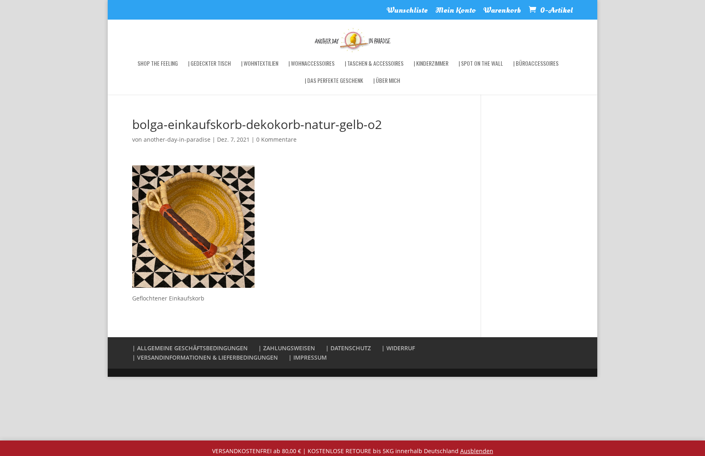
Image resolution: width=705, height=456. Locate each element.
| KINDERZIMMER (431, 63)
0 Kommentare (276, 139)
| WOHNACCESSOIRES (311, 63)
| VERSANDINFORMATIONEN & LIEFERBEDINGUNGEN (205, 357)
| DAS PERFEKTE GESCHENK (334, 81)
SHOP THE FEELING (157, 63)
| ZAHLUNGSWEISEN (286, 348)
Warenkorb (502, 11)
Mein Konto (455, 11)
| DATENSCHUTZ (348, 348)
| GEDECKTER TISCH (209, 63)
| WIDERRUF (398, 348)
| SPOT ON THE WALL (481, 63)
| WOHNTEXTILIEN (259, 63)
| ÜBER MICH (386, 81)
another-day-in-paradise (177, 139)
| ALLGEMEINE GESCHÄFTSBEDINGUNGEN (190, 348)
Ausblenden (476, 451)
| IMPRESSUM (307, 357)
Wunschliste (407, 11)
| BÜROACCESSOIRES (536, 63)
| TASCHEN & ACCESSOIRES (374, 63)
